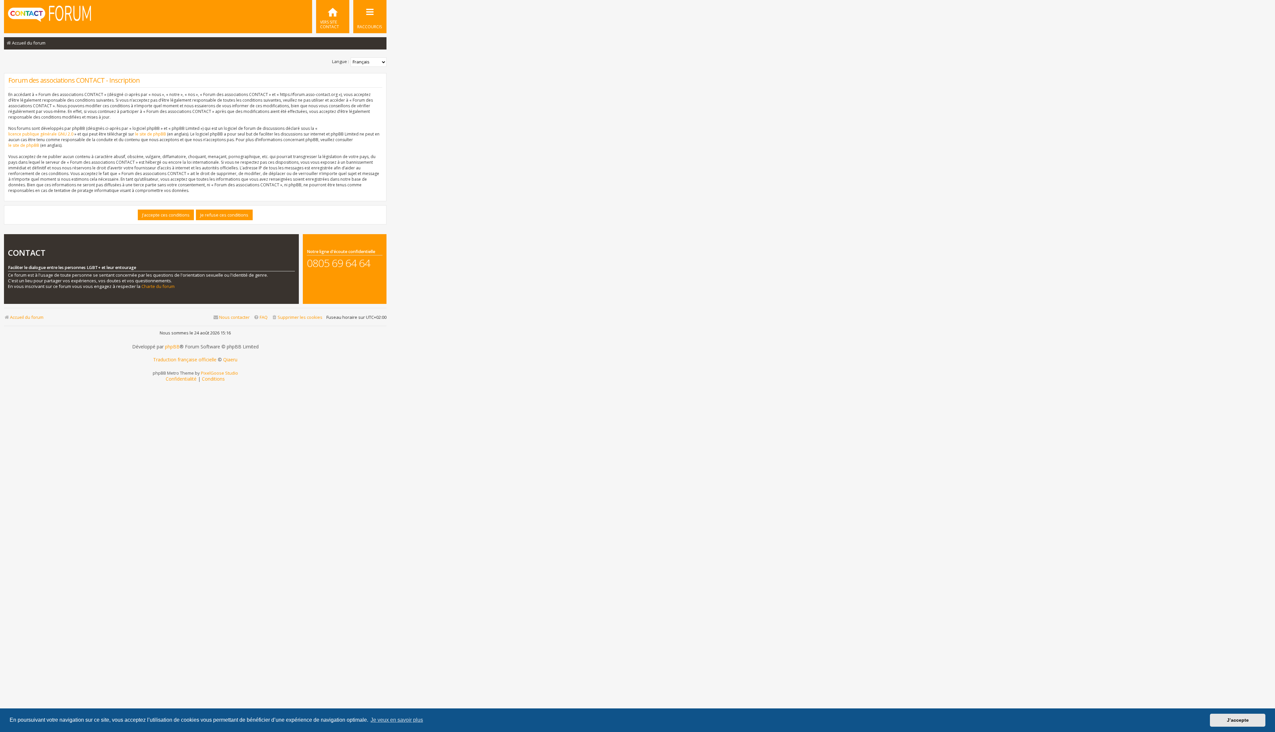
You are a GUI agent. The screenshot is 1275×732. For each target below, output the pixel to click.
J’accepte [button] (1238, 720)
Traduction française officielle (184, 360)
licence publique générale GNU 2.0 (40, 134)
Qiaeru (230, 360)
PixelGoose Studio (219, 373)
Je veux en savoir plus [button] (397, 720)
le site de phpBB (150, 134)
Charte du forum (158, 286)
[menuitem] (332, 16)
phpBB (172, 347)
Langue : (340, 61)
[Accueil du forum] (49, 16)
